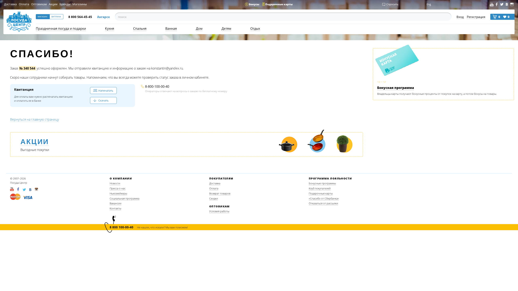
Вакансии (115, 203)
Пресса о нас (117, 188)
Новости (115, 183)
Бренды (64, 4)
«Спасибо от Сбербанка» (324, 198)
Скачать (103, 100)
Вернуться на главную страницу (34, 119)
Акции (53, 4)
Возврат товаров (219, 193)
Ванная (171, 28)
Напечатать (105, 90)
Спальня (139, 28)
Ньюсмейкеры (118, 193)
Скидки (213, 198)
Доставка (10, 4)
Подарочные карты (321, 193)
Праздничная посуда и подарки (61, 28)
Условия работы (219, 211)
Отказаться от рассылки (323, 203)
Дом (199, 28)
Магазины (79, 4)
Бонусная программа (395, 87)
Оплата (24, 4)
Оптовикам (39, 4)
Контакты (115, 208)
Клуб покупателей (320, 188)
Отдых (255, 28)
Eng (429, 4)
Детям (226, 28)
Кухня (109, 28)
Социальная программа (124, 198)
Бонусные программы (322, 183)
